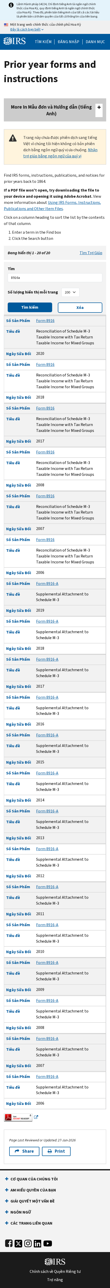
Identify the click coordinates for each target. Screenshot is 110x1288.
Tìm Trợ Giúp (91, 252)
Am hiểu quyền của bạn (33, 1190)
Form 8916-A (47, 583)
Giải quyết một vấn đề (32, 1201)
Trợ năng (55, 1279)
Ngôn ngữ (20, 1212)
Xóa (80, 307)
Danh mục (95, 41)
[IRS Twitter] (18, 1242)
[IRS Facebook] (9, 1242)
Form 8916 (45, 320)
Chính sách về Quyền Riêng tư (55, 1271)
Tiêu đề (13, 331)
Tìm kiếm (43, 41)
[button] (68, 41)
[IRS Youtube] (47, 1242)
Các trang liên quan (31, 1223)
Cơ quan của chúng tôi (34, 1179)
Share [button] (28, 1151)
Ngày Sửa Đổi (18, 353)
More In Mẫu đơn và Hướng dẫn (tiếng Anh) (51, 110)
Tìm (11, 268)
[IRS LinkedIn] (37, 1242)
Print (60, 1151)
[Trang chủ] (15, 40)
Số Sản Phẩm (18, 320)
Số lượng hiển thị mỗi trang (33, 292)
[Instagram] (28, 1242)
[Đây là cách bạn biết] (55, 27)
